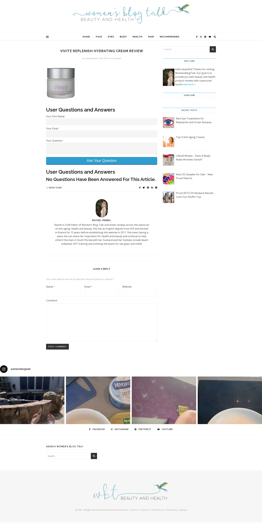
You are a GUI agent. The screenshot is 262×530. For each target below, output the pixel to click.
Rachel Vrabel (55, 187)
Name (50, 286)
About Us (134, 509)
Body (123, 36)
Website (127, 286)
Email (88, 286)
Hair (151, 36)
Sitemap (183, 509)
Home (86, 36)
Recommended (169, 36)
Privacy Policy (172, 509)
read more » (189, 84)
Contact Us (145, 509)
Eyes (111, 36)
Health (137, 36)
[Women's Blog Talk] (131, 13)
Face (99, 36)
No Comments (115, 58)
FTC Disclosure (157, 509)
